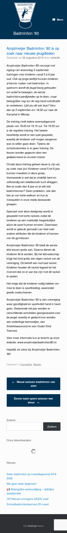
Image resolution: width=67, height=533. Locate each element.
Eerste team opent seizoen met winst (33, 400)
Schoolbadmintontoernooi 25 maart (28, 504)
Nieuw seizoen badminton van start (33, 384)
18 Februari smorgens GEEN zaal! (28, 499)
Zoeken (11, 420)
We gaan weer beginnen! (21, 483)
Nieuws (37, 364)
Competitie (26, 364)
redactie (55, 57)
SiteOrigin (32, 525)
